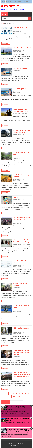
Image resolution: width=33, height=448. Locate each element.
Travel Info (16, 197)
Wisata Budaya (17, 223)
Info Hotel (27, 244)
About (3, 2)
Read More (5, 43)
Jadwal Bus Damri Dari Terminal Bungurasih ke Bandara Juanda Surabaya (15, 407)
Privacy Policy (17, 2)
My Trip (25, 113)
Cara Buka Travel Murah (20, 68)
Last (19, 396)
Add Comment (17, 29)
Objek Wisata (16, 158)
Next (14, 396)
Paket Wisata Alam (18, 51)
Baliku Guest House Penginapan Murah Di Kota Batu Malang (22, 241)
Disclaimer (26, 2)
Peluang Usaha (17, 72)
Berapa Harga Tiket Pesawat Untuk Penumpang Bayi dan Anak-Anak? (21, 352)
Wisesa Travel (19, 445)
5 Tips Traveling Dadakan (20, 89)
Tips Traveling (17, 31)
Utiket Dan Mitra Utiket (20, 27)
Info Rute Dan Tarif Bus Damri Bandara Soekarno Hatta (21, 131)
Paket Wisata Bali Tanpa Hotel (22, 48)
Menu (5, 14)
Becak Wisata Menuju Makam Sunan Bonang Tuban (21, 218)
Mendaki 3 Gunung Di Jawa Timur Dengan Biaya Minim (20, 110)
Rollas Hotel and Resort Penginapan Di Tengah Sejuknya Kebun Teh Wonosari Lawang (22, 375)
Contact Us (9, 2)
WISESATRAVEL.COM (11, 6)
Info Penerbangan (18, 358)
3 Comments (17, 113)
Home (2, 23)
